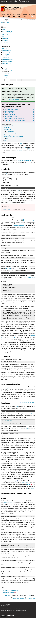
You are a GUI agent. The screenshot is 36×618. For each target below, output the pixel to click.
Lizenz (2, 610)
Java (20, 143)
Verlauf (19, 80)
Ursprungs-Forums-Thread (10, 590)
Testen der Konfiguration (13, 133)
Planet (25, 14)
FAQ (3, 37)
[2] (21, 192)
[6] (31, 413)
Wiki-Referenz (6, 52)
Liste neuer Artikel (7, 33)
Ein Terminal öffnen (10, 113)
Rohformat (7, 75)
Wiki (14, 14)
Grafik (25, 598)
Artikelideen (5, 58)
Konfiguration (7, 129)
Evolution (13, 337)
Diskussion (25, 80)
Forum (9, 14)
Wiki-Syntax (5, 54)
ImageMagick (25, 483)
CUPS (32, 488)
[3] (9, 221)
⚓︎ (33, 109)
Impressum (18, 610)
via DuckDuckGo (31, 20)
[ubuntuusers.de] (11, 9)
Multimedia (18, 598)
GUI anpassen (10, 131)
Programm (19, 151)
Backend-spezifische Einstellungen (13, 136)
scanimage (13, 481)
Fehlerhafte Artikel (7, 61)
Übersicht (5, 35)
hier (17, 191)
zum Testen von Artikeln (12, 99)
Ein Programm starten (11, 116)
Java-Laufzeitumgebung (24, 160)
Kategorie (5, 40)
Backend (8, 268)
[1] (6, 174)
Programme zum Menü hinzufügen (14, 118)
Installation (7, 127)
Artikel (7, 80)
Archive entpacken (10, 111)
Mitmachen (32, 14)
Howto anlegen (6, 50)
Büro (22, 598)
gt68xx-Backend (7, 503)
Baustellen (5, 56)
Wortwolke (5, 42)
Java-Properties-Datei (18, 226)
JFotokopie (6, 22)
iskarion (30, 149)
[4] (7, 388)
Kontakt (6, 610)
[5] (17, 406)
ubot (30, 595)
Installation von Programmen (12, 109)
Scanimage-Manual (8, 592)
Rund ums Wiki (6, 63)
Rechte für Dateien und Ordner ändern (15, 120)
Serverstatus (24, 610)
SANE (24, 147)
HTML (5, 77)
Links (5, 140)
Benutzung (5, 38)
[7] (27, 428)
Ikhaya (19, 14)
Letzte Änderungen (7, 31)
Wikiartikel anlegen (7, 49)
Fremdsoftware (6, 209)
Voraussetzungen (8, 126)
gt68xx (8, 138)
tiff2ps (28, 484)
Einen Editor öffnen (10, 115)
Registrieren (32, 3)
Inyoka (8, 604)
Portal (3, 14)
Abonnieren (32, 80)
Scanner (30, 598)
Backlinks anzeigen (7, 70)
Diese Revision (7, 595)
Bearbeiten (13, 80)
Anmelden (25, 3)
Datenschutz (12, 610)
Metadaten (7, 73)
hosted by (3, 1)
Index (3, 29)
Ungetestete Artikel (7, 59)
